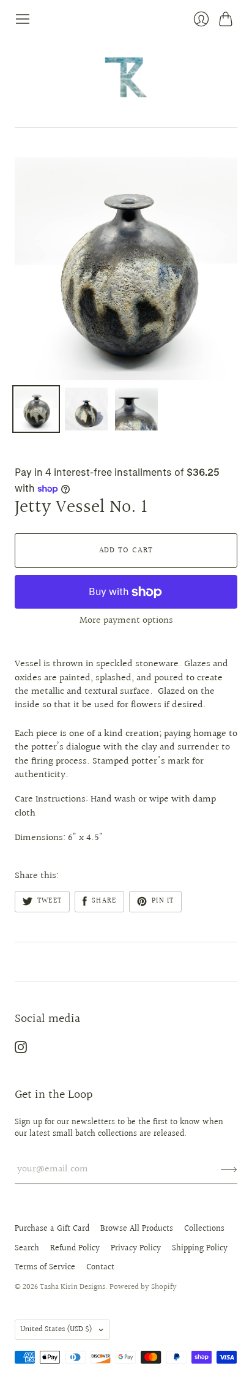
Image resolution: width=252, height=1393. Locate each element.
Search (27, 1248)
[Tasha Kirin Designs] (126, 77)
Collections (204, 1229)
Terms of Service (45, 1267)
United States (56, 1329)
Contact (100, 1267)
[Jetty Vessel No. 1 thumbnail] (36, 409)
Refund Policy (75, 1248)
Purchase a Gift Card (52, 1229)
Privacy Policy (136, 1248)
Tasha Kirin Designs (72, 1287)
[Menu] (22, 19)
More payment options (126, 620)
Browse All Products (136, 1229)
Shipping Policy (200, 1248)
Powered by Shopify (143, 1287)
